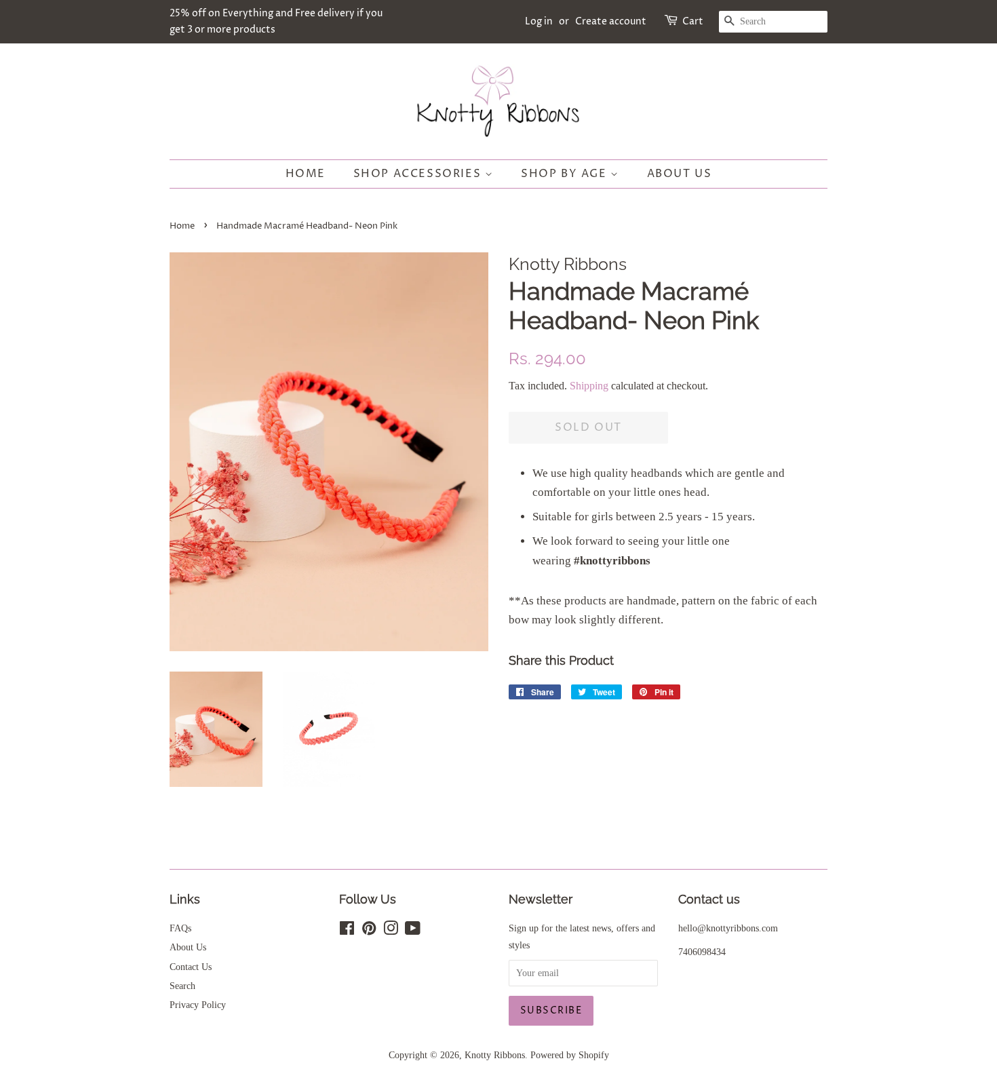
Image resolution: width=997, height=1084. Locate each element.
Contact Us (191, 966)
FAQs (180, 928)
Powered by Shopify (569, 1054)
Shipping (589, 385)
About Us (679, 173)
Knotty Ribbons (495, 1054)
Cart (692, 21)
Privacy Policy (198, 1004)
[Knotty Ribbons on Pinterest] (368, 930)
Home (306, 173)
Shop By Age (565, 173)
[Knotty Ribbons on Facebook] (347, 930)
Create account (610, 21)
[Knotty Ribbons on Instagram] (390, 930)
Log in (539, 21)
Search (182, 985)
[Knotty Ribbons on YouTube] (413, 930)
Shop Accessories (419, 173)
